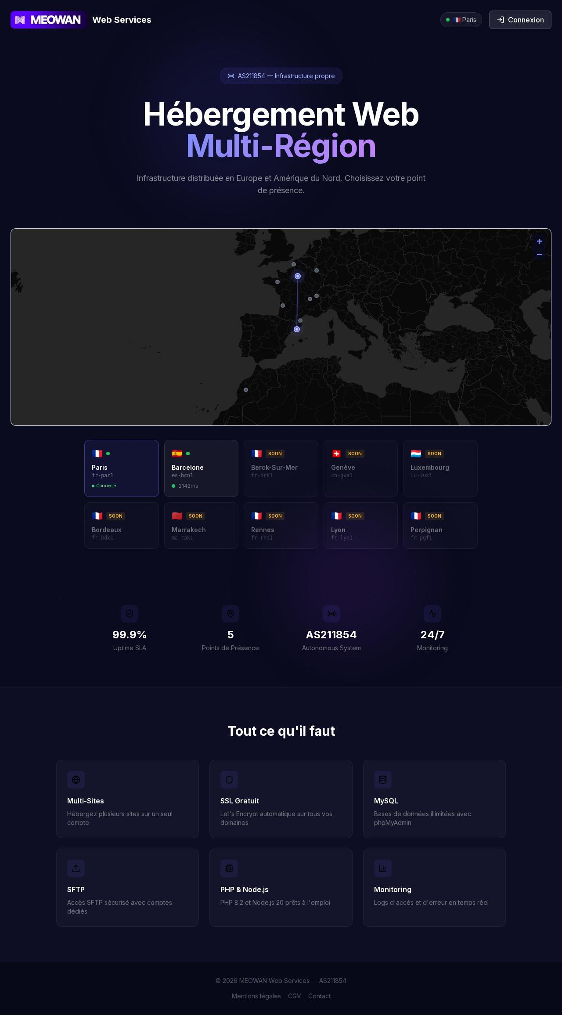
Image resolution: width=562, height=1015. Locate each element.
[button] (539, 240)
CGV (294, 996)
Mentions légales (256, 996)
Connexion (526, 19)
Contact (319, 996)
